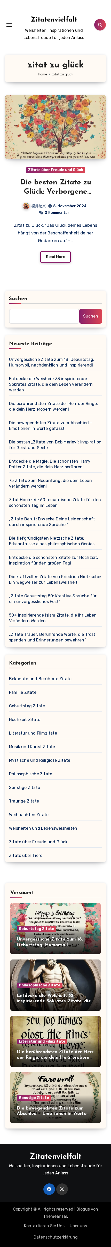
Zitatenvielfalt (54, 19)
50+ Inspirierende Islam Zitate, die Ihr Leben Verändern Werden (53, 618)
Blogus (83, 1209)
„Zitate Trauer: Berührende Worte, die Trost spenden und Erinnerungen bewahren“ (52, 637)
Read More (55, 257)
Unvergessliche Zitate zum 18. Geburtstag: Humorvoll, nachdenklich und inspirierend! (51, 362)
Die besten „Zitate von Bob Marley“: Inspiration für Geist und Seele (55, 445)
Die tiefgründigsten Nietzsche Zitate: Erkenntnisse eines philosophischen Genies (51, 541)
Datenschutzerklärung (56, 1237)
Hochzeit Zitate (24, 719)
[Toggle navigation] (9, 25)
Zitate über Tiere (25, 855)
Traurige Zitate (24, 801)
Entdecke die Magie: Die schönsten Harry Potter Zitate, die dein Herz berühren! (49, 464)
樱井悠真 (38, 206)
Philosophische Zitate (30, 773)
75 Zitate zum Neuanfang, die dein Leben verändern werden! (50, 483)
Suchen (18, 298)
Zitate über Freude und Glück (55, 170)
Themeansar (55, 1216)
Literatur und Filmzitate (33, 733)
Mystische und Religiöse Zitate (39, 760)
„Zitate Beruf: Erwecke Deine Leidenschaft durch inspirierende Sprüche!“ (52, 522)
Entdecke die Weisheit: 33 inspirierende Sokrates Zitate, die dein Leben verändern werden (51, 384)
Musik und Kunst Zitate (32, 746)
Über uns (78, 1225)
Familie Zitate (22, 692)
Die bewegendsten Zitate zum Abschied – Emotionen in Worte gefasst (50, 425)
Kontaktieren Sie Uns (44, 1225)
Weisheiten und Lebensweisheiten (43, 828)
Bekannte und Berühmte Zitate (40, 678)
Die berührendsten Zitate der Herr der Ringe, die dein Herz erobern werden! (53, 406)
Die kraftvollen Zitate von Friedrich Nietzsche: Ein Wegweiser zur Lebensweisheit (55, 579)
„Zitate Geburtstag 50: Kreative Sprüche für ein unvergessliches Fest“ (53, 598)
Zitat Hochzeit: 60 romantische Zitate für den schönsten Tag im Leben (55, 502)
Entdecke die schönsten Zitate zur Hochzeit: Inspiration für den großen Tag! (53, 560)
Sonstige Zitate (24, 787)
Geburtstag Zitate (27, 706)
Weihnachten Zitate (29, 814)
